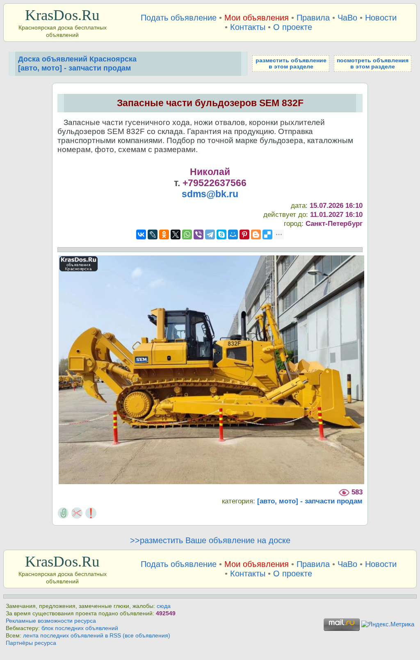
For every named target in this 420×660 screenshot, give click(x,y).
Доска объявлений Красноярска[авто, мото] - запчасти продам (77, 63)
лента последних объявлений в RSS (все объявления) (96, 636)
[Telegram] (210, 234)
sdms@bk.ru (210, 194)
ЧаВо (347, 17)
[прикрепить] (63, 512)
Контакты (247, 27)
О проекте (292, 27)
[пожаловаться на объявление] (91, 512)
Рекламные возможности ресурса (51, 621)
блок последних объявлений (79, 628)
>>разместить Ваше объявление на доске (210, 540)
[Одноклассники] (164, 234)
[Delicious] (267, 234)
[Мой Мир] (233, 234)
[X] (175, 234)
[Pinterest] (244, 234)
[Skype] (221, 234)
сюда (164, 606)
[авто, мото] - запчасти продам (310, 501)
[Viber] (198, 234)
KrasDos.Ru (62, 15)
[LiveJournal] (153, 234)
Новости (381, 17)
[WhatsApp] (187, 234)
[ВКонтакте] (141, 234)
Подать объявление (179, 17)
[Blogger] (256, 234)
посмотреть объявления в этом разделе (373, 63)
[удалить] (77, 512)
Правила (313, 17)
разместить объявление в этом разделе (291, 63)
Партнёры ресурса (31, 643)
